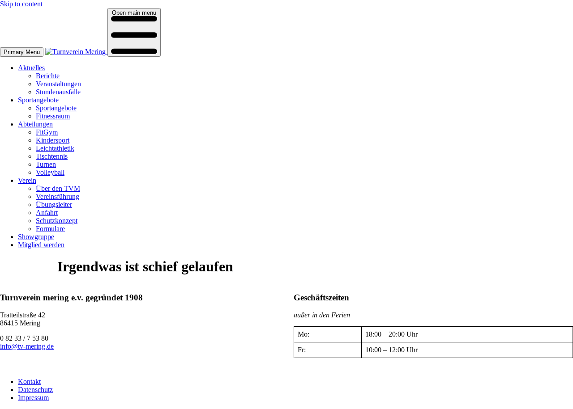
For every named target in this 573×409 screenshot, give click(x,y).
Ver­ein (27, 180)
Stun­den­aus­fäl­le (58, 92)
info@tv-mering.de (27, 346)
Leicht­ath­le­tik (55, 148)
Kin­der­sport (52, 140)
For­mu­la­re (50, 228)
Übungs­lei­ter (54, 204)
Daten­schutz (35, 389)
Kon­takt (29, 381)
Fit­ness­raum (53, 116)
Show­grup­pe (36, 236)
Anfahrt (47, 212)
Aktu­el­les (31, 68)
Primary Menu (22, 52)
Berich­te (48, 76)
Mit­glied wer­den (41, 245)
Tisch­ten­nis (52, 156)
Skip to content (21, 4)
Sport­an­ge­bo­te (38, 100)
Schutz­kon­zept (56, 220)
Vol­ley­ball (50, 172)
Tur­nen (46, 164)
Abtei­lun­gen (35, 124)
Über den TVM (58, 188)
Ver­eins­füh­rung (57, 196)
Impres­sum (33, 397)
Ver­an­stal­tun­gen (58, 84)
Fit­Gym (47, 132)
